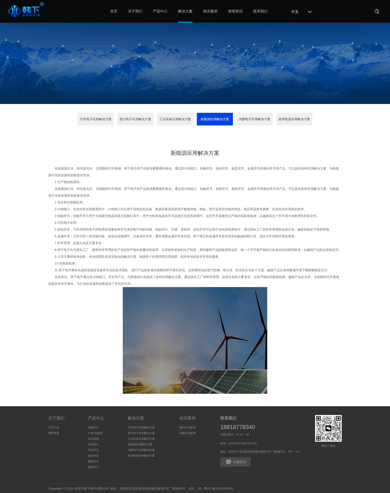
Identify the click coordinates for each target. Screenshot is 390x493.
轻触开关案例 (187, 433)
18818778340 (237, 427)
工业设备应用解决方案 (175, 119)
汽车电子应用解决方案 (95, 119)
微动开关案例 (187, 427)
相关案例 (187, 418)
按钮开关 (93, 467)
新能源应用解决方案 (215, 119)
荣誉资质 (53, 433)
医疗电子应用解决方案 (135, 119)
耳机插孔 (93, 444)
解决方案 (136, 418)
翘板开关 (93, 461)
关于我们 (56, 418)
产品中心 (96, 418)
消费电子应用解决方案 (254, 119)
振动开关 (93, 455)
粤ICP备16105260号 (218, 488)
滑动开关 (93, 450)
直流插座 (93, 438)
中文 (295, 12)
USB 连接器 (95, 433)
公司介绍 (53, 427)
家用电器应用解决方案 (294, 119)
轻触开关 (93, 427)
